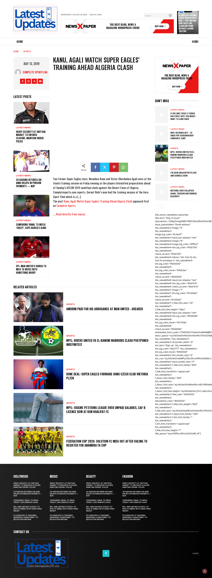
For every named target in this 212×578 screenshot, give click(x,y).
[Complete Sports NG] (19, 72)
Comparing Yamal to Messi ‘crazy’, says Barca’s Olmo (31, 226)
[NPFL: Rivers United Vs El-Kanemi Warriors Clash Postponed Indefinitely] (38, 341)
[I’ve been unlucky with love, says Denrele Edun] (161, 172)
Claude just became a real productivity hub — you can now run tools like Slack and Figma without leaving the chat (188, 23)
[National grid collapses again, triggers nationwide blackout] (161, 191)
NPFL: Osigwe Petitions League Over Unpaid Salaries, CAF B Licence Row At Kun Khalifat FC (105, 409)
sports (27, 51)
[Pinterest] (114, 167)
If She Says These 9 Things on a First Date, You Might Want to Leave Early (183, 116)
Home (16, 51)
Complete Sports (65, 206)
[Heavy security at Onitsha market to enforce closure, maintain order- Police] (31, 113)
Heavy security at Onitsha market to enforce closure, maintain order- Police (31, 136)
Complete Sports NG (35, 72)
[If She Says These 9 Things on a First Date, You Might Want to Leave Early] (161, 114)
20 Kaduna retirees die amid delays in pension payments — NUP (29, 183)
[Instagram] (28, 81)
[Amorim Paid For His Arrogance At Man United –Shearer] (38, 307)
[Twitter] (34, 81)
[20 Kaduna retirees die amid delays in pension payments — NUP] (31, 161)
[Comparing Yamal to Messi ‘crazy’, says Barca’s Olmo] (31, 205)
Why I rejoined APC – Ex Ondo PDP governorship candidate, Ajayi (182, 135)
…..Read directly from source (69, 214)
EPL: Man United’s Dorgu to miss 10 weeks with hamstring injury (31, 269)
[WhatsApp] (123, 167)
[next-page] (162, 206)
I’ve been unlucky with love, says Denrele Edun (183, 174)
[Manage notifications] (204, 571)
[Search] (170, 15)
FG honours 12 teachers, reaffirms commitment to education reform (26, 517)
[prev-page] (157, 206)
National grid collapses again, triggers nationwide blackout (183, 193)
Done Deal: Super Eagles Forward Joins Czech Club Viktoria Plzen (107, 376)
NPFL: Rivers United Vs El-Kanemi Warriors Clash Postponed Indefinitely (107, 342)
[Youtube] (40, 81)
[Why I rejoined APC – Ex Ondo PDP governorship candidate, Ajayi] (161, 133)
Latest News (23, 128)
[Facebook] (22, 81)
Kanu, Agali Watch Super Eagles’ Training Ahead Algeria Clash (98, 201)
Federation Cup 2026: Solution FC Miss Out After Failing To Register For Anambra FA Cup (106, 443)
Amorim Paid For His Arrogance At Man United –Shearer (104, 308)
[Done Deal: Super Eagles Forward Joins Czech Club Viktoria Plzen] (38, 374)
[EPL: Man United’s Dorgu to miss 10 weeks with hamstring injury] (31, 247)
